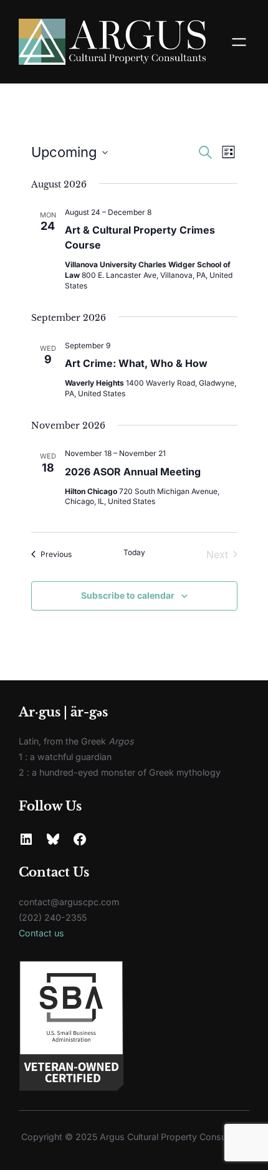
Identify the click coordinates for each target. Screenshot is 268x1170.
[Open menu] (239, 42)
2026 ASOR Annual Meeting (133, 471)
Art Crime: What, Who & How (136, 363)
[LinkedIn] (26, 839)
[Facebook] (79, 839)
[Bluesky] (52, 839)
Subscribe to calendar (128, 595)
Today (134, 552)
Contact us (41, 933)
